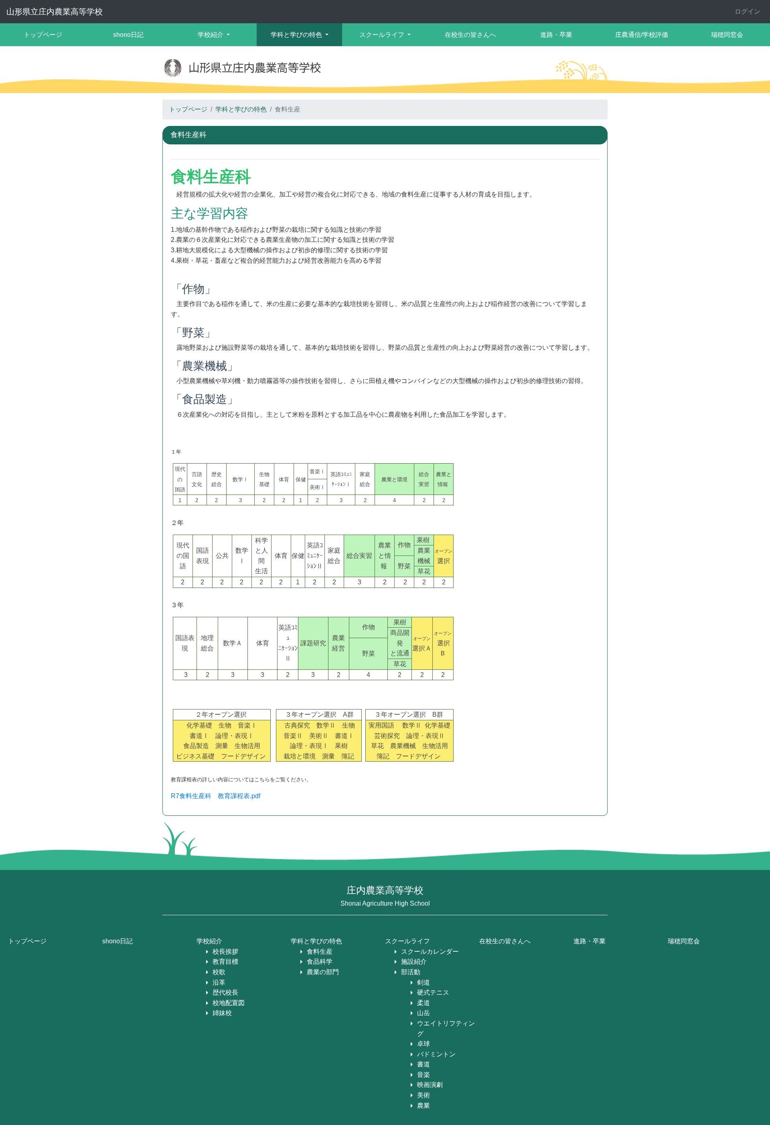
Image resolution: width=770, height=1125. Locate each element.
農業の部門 (323, 972)
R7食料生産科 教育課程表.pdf (215, 796)
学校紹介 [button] (211, 34)
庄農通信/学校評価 (641, 34)
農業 (423, 1105)
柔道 (423, 1002)
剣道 (423, 982)
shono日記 (128, 34)
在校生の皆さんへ (470, 34)
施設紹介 (414, 961)
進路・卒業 (556, 34)
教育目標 (225, 961)
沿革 (219, 982)
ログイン (747, 11)
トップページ (43, 34)
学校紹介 (209, 941)
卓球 (423, 1043)
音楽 (423, 1074)
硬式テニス (433, 992)
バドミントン (436, 1054)
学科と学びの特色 (241, 109)
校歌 (219, 972)
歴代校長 (225, 992)
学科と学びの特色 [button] (297, 34)
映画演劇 (430, 1084)
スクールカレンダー (430, 951)
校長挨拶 (225, 951)
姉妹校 (222, 1012)
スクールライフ (407, 941)
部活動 (410, 972)
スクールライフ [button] (382, 34)
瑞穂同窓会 (727, 34)
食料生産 (319, 951)
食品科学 (319, 961)
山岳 (423, 1012)
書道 (423, 1064)
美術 (423, 1095)
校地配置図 (229, 1002)
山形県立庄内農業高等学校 (54, 11)
